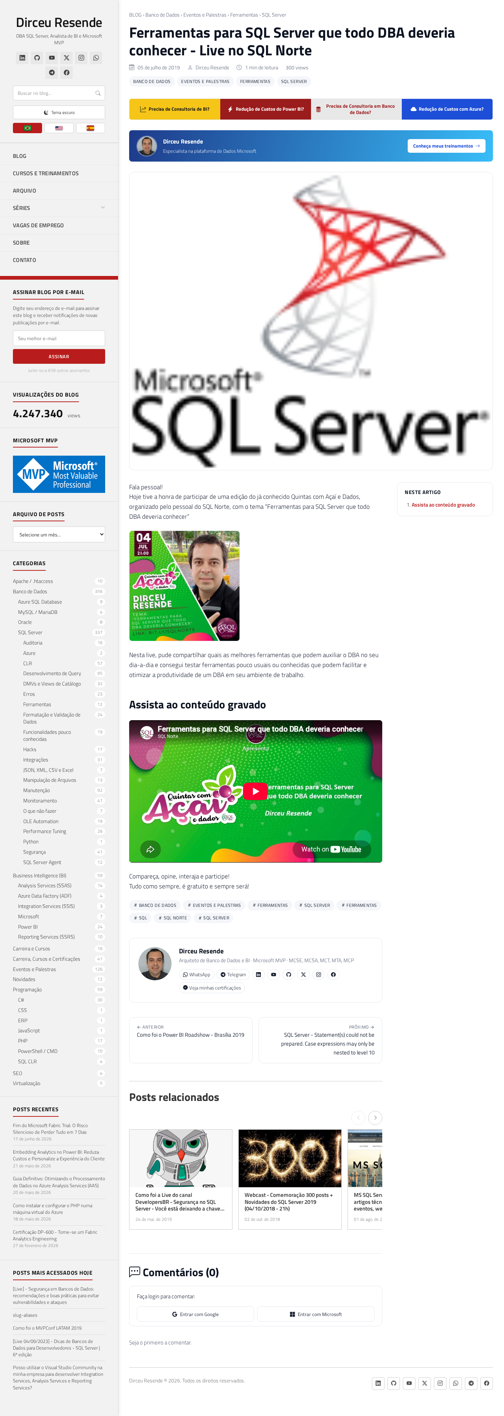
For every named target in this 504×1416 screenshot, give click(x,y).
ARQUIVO (24, 190)
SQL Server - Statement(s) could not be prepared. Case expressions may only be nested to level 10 (327, 1040)
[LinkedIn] (22, 58)
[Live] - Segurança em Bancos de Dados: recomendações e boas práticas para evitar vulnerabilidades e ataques (56, 1295)
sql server (215, 917)
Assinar (59, 356)
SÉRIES (21, 208)
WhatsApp (199, 974)
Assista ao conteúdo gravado (443, 504)
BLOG (19, 156)
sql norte (174, 917)
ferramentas (361, 905)
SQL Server (274, 14)
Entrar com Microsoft (320, 1314)
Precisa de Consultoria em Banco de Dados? (360, 109)
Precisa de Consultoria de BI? (179, 109)
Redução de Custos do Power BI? (270, 109)
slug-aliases (25, 1315)
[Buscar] (98, 93)
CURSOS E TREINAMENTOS (46, 173)
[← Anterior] (358, 1118)
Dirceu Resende (59, 22)
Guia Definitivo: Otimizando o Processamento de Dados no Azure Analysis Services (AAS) (59, 1182)
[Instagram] (81, 58)
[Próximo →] (375, 1118)
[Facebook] (66, 72)
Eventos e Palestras (205, 14)
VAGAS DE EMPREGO (38, 225)
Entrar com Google (199, 1314)
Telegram (236, 974)
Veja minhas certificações (215, 987)
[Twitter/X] (66, 58)
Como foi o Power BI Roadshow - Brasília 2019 (190, 1031)
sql (143, 917)
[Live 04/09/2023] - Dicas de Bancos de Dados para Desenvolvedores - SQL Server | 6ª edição (56, 1347)
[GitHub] (37, 58)
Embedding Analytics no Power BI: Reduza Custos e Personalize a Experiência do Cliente (59, 1155)
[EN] (58, 128)
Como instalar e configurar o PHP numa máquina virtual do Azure (52, 1208)
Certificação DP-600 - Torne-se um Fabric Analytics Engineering (55, 1235)
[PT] (27, 128)
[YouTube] (51, 58)
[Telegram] (51, 72)
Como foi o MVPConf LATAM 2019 (47, 1328)
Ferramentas (244, 14)
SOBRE (21, 242)
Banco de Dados (162, 14)
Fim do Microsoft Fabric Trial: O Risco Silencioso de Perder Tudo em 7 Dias (50, 1129)
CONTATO (24, 260)
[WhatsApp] (96, 58)
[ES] (90, 128)
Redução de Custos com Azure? (451, 109)
